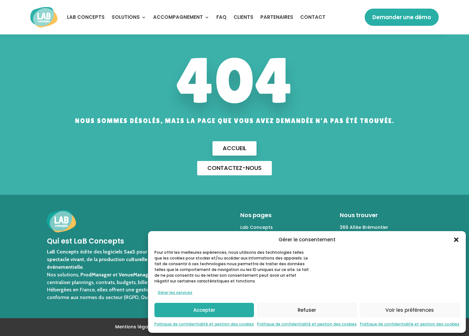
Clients (243, 17)
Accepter (204, 310)
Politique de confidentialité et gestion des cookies (204, 324)
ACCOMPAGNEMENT (178, 17)
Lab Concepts (256, 227)
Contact (312, 17)
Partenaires (276, 17)
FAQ (221, 17)
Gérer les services (175, 292)
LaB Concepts (86, 17)
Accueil (234, 148)
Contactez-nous (234, 168)
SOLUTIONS (126, 17)
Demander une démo (401, 17)
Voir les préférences (409, 310)
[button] (456, 240)
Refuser (307, 310)
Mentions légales (135, 327)
